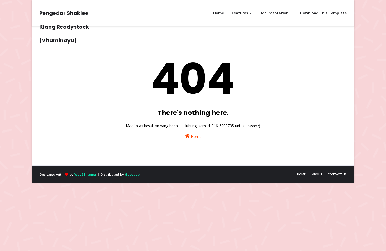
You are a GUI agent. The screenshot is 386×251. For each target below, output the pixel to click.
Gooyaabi (133, 174)
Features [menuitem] (240, 13)
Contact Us (337, 174)
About (317, 174)
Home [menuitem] (218, 13)
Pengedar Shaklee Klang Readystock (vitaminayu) (64, 26)
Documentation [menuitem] (274, 13)
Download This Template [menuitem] (323, 13)
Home (195, 136)
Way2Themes (85, 174)
